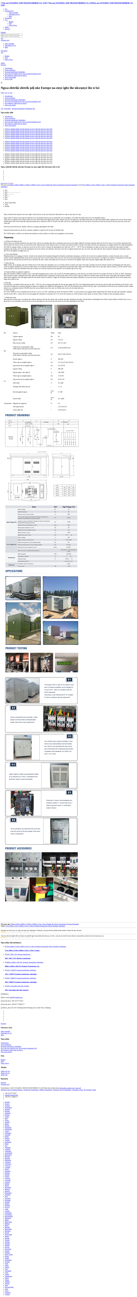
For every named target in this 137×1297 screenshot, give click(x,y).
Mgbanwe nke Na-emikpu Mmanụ (12, 1090)
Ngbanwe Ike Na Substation (62, 1090)
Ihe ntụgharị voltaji (90, 1090)
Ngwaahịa (7, 108)
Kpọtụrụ (3, 1023)
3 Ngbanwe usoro (77, 1090)
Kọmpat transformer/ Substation (15, 72)
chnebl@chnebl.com (16, 997)
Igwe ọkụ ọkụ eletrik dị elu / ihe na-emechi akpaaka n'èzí (23, 74)
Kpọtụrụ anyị (4, 183)
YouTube (10, 183)
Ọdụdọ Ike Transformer (31, 1090)
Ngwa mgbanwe (10, 70)
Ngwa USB (8, 79)
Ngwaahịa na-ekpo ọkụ (67, 1088)
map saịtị (78, 1088)
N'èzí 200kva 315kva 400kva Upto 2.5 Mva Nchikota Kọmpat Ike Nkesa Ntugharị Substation (35, 926)
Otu (33, 108)
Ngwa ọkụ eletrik (10, 77)
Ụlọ (2, 108)
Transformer (9, 68)
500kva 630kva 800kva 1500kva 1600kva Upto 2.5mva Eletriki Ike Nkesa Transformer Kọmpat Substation (44, 185)
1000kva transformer (45, 1090)
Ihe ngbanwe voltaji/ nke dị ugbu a (16, 75)
